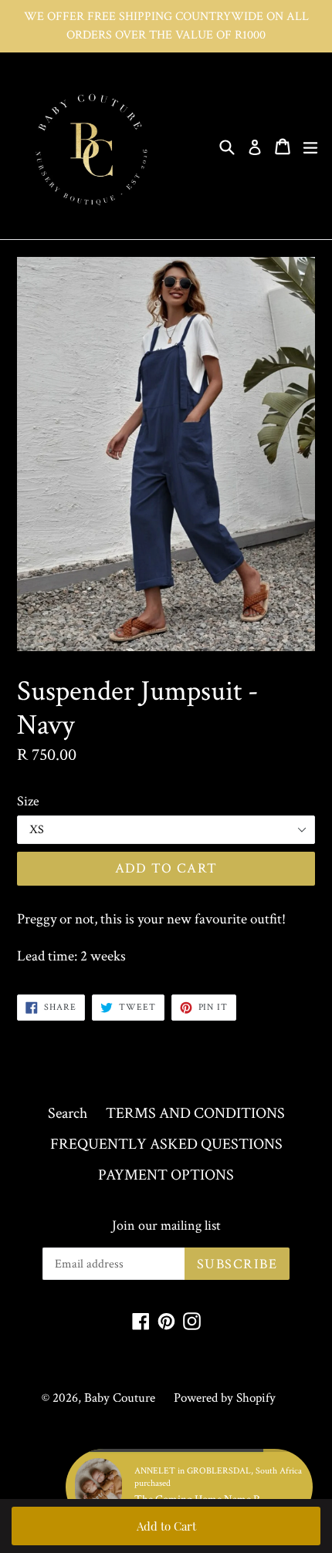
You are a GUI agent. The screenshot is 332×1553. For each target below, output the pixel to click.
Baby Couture (119, 1397)
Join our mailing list (166, 1225)
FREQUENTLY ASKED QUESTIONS (166, 1144)
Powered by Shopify (225, 1397)
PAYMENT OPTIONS (166, 1175)
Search (67, 1113)
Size (28, 801)
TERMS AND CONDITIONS (195, 1113)
